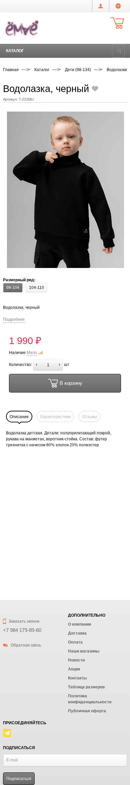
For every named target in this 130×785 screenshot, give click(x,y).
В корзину (71, 383)
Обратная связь (25, 645)
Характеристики (55, 416)
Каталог (15, 50)
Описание (19, 416)
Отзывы (89, 416)
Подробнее (14, 319)
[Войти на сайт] (118, 6)
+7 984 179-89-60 (22, 630)
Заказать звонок (23, 621)
